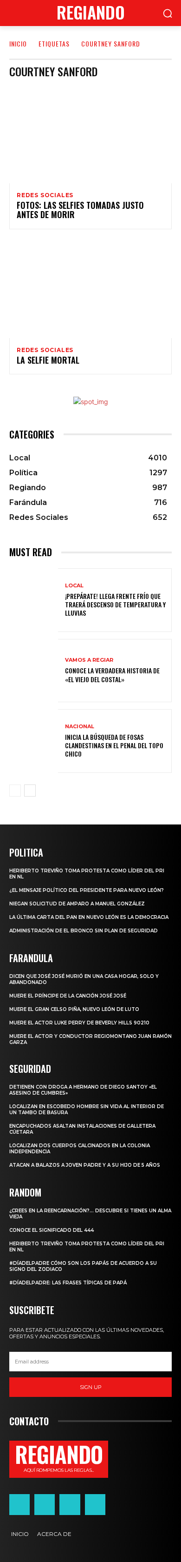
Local (74, 585)
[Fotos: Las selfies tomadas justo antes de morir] (90, 134)
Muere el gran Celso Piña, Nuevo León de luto (74, 1009)
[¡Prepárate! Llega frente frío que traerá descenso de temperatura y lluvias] (33, 600)
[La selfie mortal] (90, 289)
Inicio (18, 43)
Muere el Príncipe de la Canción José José (67, 996)
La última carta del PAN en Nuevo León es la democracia (88, 917)
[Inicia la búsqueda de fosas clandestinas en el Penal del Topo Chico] (33, 741)
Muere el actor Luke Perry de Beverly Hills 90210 (79, 1023)
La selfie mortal (48, 360)
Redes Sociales (45, 195)
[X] (69, 1504)
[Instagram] (44, 1504)
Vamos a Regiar (89, 660)
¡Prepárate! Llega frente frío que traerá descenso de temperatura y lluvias (115, 604)
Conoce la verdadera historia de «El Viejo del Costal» (112, 674)
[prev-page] (15, 790)
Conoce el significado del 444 (51, 1230)
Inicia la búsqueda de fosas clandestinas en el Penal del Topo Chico (114, 745)
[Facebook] (19, 1504)
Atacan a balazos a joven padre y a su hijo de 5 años (84, 1165)
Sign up (91, 1387)
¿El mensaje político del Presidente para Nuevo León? (86, 890)
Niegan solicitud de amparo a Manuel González (77, 904)
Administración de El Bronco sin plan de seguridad (83, 931)
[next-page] (30, 790)
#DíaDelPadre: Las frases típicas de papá (68, 1283)
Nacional (79, 726)
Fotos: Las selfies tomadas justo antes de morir (80, 209)
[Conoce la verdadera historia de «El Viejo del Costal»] (33, 671)
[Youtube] (95, 1504)
